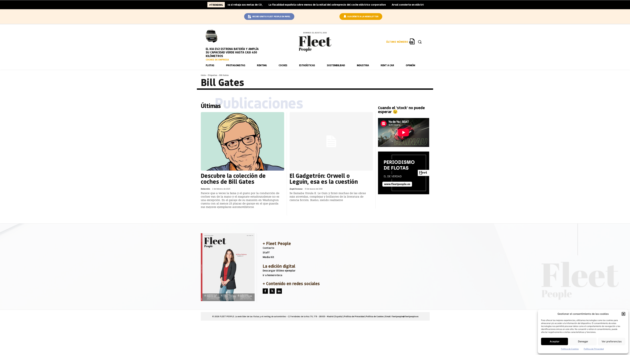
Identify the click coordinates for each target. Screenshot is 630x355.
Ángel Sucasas (296, 189)
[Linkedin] (279, 291)
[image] (212, 35)
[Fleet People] (315, 44)
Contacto (268, 247)
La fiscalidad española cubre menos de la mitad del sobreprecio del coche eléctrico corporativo (307, 4)
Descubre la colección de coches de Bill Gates (233, 178)
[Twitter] (272, 291)
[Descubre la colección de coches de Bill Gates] (242, 141)
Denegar (583, 341)
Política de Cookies (570, 349)
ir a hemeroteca (272, 275)
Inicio (203, 75)
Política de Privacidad (594, 349)
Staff (266, 252)
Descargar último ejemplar (279, 270)
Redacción (205, 189)
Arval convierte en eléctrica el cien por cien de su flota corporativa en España (420, 4)
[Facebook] (265, 291)
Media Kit (268, 257)
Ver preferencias (612, 341)
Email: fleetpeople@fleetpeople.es (402, 316)
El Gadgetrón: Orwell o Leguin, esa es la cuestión (324, 178)
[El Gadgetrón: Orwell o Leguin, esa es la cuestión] (331, 141)
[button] (623, 314)
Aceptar (554, 341)
